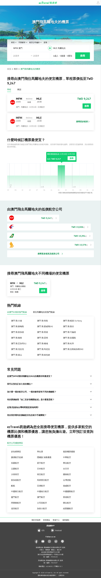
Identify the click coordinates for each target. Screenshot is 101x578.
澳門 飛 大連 (16, 320)
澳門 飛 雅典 (16, 338)
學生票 (40, 451)
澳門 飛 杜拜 (68, 343)
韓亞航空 (41, 474)
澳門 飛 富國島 (69, 338)
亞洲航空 (41, 485)
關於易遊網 (36, 520)
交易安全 (61, 575)
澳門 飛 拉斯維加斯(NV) (73, 349)
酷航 (13, 485)
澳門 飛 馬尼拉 (43, 349)
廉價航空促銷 (17, 457)
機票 (16, 69)
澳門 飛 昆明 (42, 338)
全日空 (66, 468)
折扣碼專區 (16, 451)
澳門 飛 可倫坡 (69, 332)
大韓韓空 (15, 474)
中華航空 (67, 457)
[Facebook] (36, 541)
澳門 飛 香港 (42, 332)
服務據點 (65, 520)
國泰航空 (67, 474)
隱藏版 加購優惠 (44, 457)
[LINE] (62, 541)
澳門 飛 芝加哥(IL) (18, 343)
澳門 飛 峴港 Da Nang (72, 320)
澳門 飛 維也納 (43, 355)
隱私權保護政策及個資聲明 (47, 575)
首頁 (9, 69)
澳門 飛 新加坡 (17, 332)
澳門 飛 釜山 (16, 355)
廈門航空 (15, 497)
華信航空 (67, 463)
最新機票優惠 (69, 451)
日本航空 (41, 468)
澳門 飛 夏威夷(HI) (45, 326)
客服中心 (56, 520)
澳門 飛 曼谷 (68, 326)
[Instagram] (49, 541)
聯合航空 (67, 503)
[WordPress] (56, 541)
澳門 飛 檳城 (42, 343)
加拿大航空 (42, 508)
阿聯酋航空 (16, 503)
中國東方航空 (17, 491)
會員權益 (46, 520)
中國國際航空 (69, 491)
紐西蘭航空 (68, 508)
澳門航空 (41, 497)
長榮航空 (15, 463)
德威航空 (67, 485)
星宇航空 (41, 463)
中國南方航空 (43, 491)
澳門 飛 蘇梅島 (17, 326)
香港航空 (67, 497)
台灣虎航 (67, 480)
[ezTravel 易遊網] (50, 3)
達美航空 (15, 508)
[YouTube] (43, 541)
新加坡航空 (16, 480)
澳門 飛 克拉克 (17, 349)
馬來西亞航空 (43, 480)
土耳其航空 (42, 503)
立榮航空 (15, 468)
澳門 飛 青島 (42, 320)
